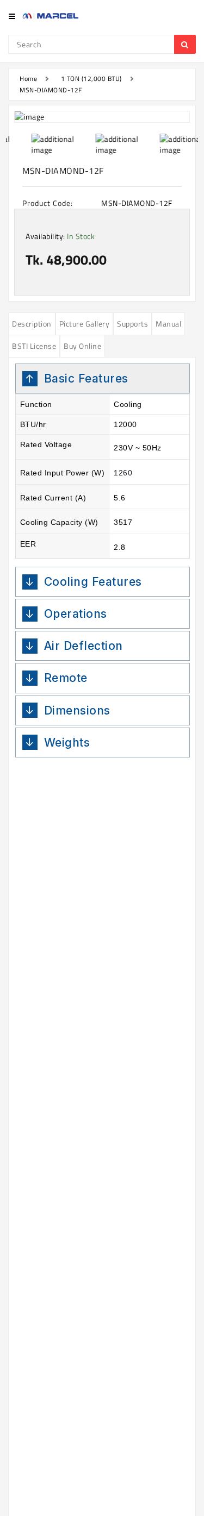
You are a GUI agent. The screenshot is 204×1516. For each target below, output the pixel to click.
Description (32, 323)
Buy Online (82, 346)
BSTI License (34, 346)
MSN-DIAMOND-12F (51, 90)
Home (28, 78)
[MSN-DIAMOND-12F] (102, 117)
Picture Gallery (84, 323)
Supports (132, 323)
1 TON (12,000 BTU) (91, 78)
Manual (168, 323)
